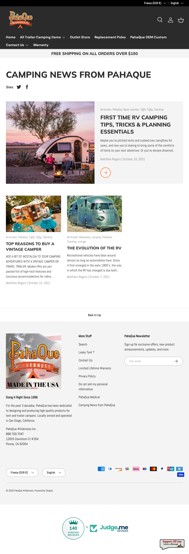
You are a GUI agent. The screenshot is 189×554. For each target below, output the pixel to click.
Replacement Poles (110, 37)
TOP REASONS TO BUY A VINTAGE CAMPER (30, 246)
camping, (97, 237)
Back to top (94, 315)
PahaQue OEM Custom (148, 37)
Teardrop (159, 109)
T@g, (150, 109)
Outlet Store (80, 37)
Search (83, 344)
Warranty (41, 45)
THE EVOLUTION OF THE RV (94, 247)
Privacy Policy (87, 376)
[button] (181, 20)
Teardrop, (72, 242)
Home (11, 37)
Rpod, (126, 109)
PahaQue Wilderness (23, 490)
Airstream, (106, 109)
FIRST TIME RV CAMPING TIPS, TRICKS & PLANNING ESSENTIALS (135, 124)
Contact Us (85, 360)
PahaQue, (118, 109)
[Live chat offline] (172, 544)
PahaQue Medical (89, 397)
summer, (135, 109)
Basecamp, (85, 237)
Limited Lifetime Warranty (95, 368)
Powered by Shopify (44, 490)
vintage (82, 242)
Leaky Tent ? (86, 352)
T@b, (143, 109)
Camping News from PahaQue (97, 405)
